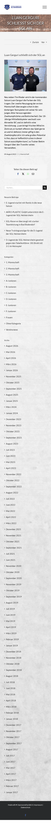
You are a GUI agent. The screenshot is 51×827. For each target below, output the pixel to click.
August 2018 (12, 676)
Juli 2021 (10, 553)
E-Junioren (11, 305)
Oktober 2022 (12, 480)
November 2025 (13, 376)
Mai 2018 (10, 694)
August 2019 (12, 602)
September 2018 (14, 670)
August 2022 (12, 492)
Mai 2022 (10, 511)
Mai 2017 (10, 768)
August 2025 (12, 394)
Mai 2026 (10, 352)
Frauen (9, 317)
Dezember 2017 (13, 725)
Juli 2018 (10, 682)
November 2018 (13, 657)
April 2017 (11, 774)
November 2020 (13, 566)
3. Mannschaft (12, 274)
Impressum (38, 805)
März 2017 (11, 780)
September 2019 (14, 596)
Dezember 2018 (13, 651)
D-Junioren (11, 299)
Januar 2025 (12, 401)
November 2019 (13, 584)
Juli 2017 (10, 755)
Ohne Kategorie (13, 323)
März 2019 (11, 633)
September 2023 (14, 437)
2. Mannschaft (12, 268)
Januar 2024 (12, 413)
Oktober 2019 (12, 590)
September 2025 (14, 388)
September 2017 (14, 743)
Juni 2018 (10, 688)
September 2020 (14, 578)
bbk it (31, 805)
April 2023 (11, 468)
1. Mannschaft (23, 154)
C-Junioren (11, 293)
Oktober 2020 (12, 572)
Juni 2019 (10, 615)
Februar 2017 (12, 786)
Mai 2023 (10, 462)
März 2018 (11, 706)
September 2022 (14, 486)
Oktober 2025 (12, 382)
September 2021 (14, 547)
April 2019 (11, 627)
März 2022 (11, 523)
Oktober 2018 (12, 664)
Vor (43, 42)
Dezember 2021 (13, 529)
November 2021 (13, 535)
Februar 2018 (12, 712)
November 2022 (13, 474)
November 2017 (13, 731)
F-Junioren (11, 311)
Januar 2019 (12, 645)
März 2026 (11, 364)
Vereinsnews (12, 329)
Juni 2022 (10, 505)
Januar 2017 (12, 792)
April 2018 (11, 700)
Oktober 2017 (12, 737)
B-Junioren (11, 287)
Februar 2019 (12, 639)
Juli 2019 (10, 609)
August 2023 (12, 443)
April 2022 (11, 517)
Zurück (35, 42)
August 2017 (12, 749)
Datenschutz (25, 807)
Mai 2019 (10, 621)
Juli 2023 (10, 450)
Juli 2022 (10, 498)
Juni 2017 (10, 761)
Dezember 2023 (13, 419)
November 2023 (13, 425)
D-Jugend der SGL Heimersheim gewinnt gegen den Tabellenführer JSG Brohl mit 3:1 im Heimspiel (24, 243)
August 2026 (12, 346)
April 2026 (11, 358)
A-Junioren (11, 280)
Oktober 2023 (12, 431)
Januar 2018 (12, 719)
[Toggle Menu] (44, 7)
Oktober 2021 (12, 541)
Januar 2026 (12, 370)
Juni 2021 (10, 560)
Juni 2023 (10, 456)
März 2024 (11, 407)
